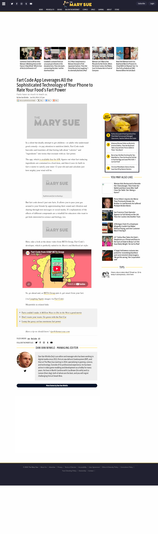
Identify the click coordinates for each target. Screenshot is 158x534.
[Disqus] (57, 424)
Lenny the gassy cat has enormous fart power (41, 321)
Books (59, 9)
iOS (39, 338)
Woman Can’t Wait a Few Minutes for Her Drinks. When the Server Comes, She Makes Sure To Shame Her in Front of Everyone (102, 66)
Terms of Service (70, 467)
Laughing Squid (36, 298)
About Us (43, 467)
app (29, 338)
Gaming (101, 9)
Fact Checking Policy (69, 471)
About (109, 9)
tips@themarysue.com (60, 331)
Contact (91, 471)
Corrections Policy (126, 467)
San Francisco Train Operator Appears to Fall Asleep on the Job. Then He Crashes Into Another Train (127, 214)
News (41, 9)
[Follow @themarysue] (12, 5)
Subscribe (141, 3)
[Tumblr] (26, 5)
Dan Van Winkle (23, 97)
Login (152, 3)
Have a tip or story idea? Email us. (124, 272)
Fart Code (58, 298)
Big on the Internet (72, 9)
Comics (85, 9)
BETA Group (49, 292)
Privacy (60, 467)
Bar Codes (34, 338)
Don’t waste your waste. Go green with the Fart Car (44, 316)
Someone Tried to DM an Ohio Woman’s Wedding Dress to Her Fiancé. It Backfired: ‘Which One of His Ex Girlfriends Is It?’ (31, 64)
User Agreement (94, 467)
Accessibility (82, 467)
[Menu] (4, 4)
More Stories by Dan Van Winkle (57, 385)
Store (117, 9)
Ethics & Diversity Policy (110, 467)
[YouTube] (31, 5)
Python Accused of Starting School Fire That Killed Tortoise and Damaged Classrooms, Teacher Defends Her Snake (123, 136)
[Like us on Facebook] (17, 5)
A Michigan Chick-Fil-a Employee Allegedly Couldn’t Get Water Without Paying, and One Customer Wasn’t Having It (127, 227)
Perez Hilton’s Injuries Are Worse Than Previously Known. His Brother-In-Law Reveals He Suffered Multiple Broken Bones (127, 202)
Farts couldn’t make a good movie (52, 312)
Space (93, 9)
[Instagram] (21, 5)
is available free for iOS (49, 159)
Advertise (52, 467)
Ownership (82, 471)
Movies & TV (50, 9)
